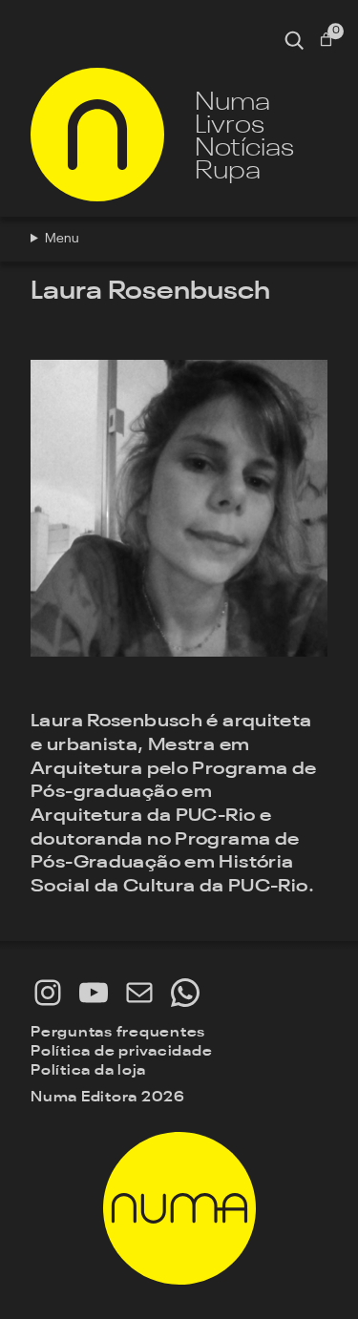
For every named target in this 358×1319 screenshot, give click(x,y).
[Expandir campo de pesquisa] (294, 40)
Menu (62, 238)
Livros (229, 123)
